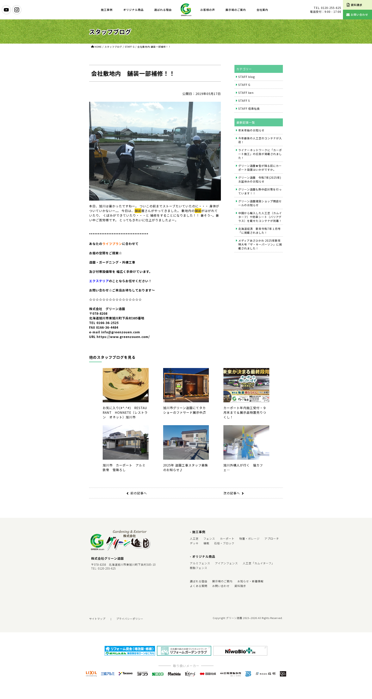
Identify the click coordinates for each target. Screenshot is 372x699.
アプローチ (271, 538)
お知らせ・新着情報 (250, 581)
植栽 (206, 543)
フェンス (209, 538)
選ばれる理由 (163, 10)
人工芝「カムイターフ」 (258, 563)
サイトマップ (97, 619)
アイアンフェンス (226, 563)
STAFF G (244, 85)
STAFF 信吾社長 (249, 108)
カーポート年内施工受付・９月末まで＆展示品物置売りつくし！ (244, 412)
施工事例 (107, 10)
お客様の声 (207, 10)
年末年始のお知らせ (251, 130)
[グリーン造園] (186, 9)
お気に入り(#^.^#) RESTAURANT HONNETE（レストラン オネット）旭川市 (125, 412)
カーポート (227, 538)
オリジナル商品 (133, 10)
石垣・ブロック (224, 543)
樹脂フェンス (198, 568)
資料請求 (240, 586)
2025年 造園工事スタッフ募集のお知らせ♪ (185, 467)
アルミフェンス (200, 563)
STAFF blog (246, 77)
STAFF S (244, 101)
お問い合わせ (221, 586)
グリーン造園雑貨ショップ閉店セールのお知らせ (260, 203)
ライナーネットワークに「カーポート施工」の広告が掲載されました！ (260, 154)
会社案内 (262, 10)
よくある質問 (198, 586)
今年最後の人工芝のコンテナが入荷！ (260, 140)
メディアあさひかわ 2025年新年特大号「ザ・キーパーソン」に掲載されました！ (260, 244)
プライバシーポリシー (129, 619)
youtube (6, 10)
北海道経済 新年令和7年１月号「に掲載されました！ (259, 230)
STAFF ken (246, 93)
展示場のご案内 (236, 10)
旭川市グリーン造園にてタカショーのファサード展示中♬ (184, 410)
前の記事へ (138, 493)
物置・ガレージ (249, 538)
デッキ (194, 543)
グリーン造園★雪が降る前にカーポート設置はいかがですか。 (260, 168)
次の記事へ (231, 493)
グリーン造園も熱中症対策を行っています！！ (260, 191)
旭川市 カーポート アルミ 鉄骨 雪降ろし (126, 467)
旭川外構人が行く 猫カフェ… (243, 467)
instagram (17, 10)
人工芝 (194, 538)
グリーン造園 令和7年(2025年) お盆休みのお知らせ (259, 179)
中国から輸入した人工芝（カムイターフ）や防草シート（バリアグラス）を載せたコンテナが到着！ (260, 217)
